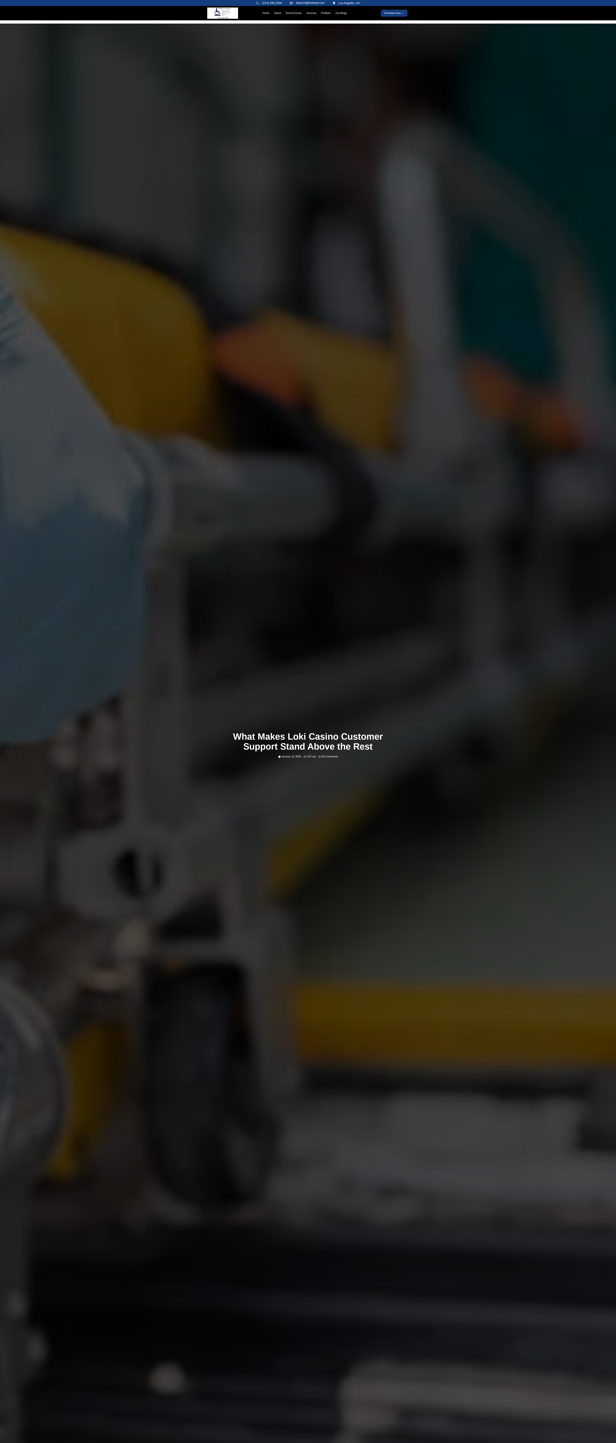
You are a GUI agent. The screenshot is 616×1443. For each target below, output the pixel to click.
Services (311, 13)
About (277, 13)
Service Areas (294, 13)
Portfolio (326, 13)
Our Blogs (341, 13)
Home (265, 13)
